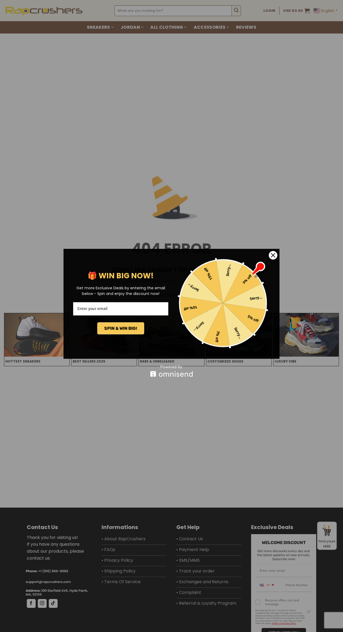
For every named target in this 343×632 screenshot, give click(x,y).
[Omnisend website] (171, 371)
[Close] (273, 255)
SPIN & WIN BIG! (120, 328)
